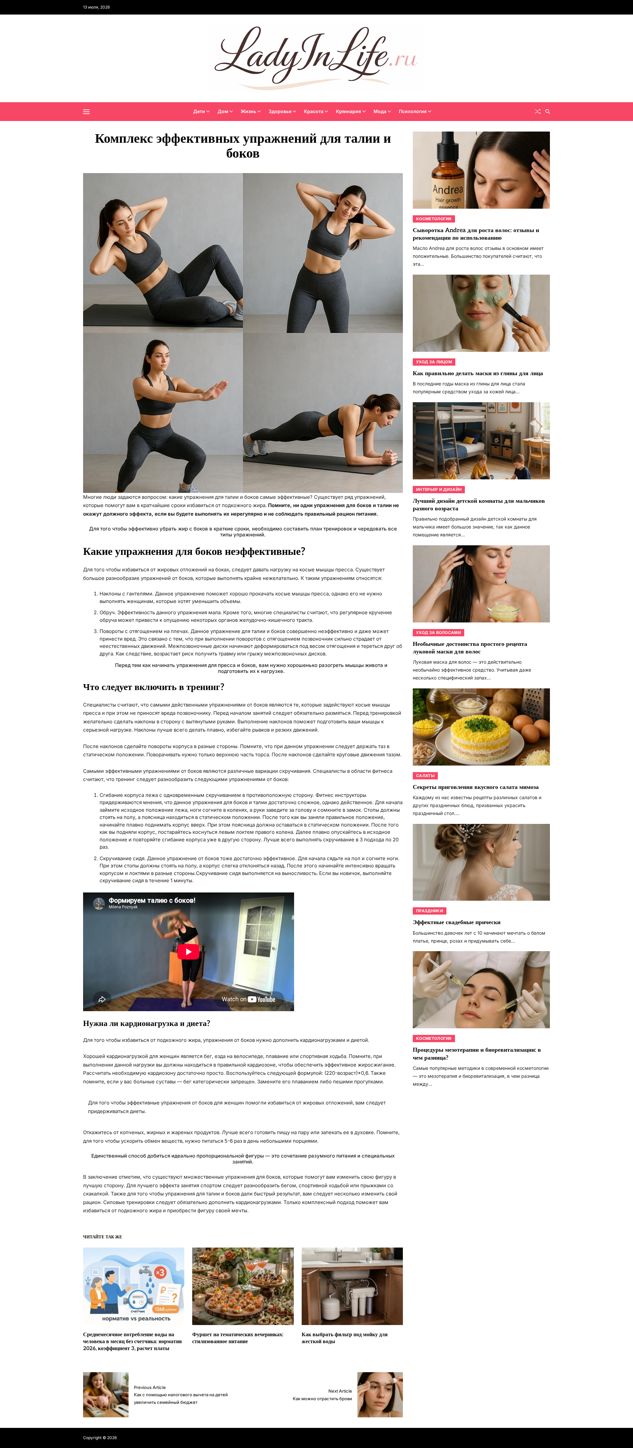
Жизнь (248, 111)
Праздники (429, 910)
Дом (223, 111)
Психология (413, 111)
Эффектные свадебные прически (456, 922)
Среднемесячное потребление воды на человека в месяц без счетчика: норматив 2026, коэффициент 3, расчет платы (132, 1342)
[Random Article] (538, 111)
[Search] (547, 111)
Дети (199, 111)
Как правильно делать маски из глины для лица (478, 373)
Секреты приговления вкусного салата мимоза (476, 787)
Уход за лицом (434, 361)
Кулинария (348, 111)
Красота (313, 111)
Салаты (425, 775)
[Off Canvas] (86, 111)
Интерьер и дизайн (439, 489)
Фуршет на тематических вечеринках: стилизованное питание (238, 1338)
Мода (380, 111)
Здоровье (280, 111)
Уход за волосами (438, 632)
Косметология (434, 218)
